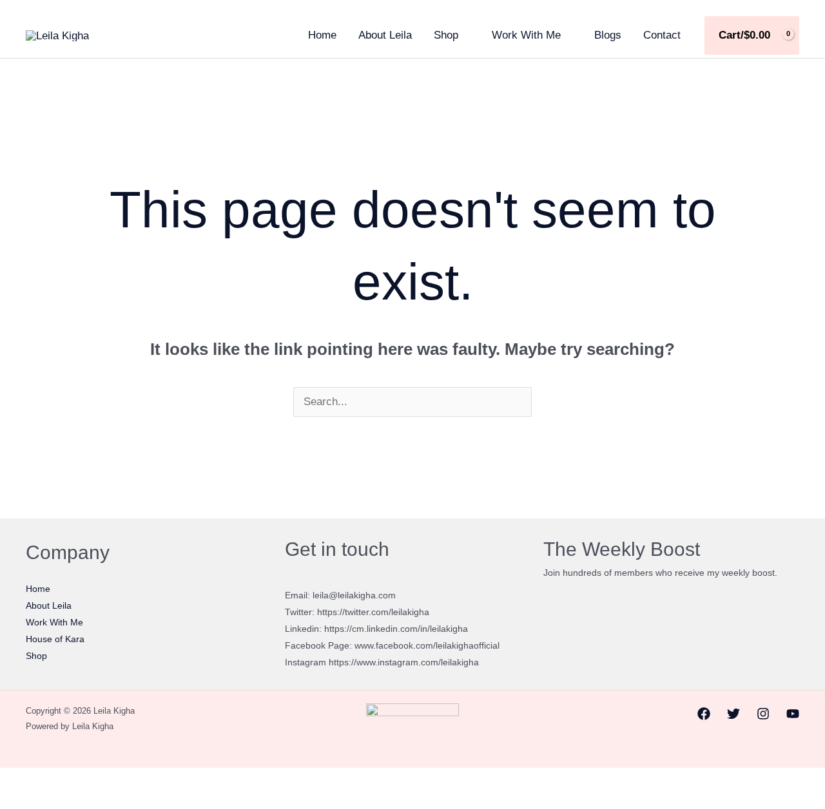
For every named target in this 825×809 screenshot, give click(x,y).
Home (322, 35)
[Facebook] (703, 713)
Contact (662, 35)
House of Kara (55, 639)
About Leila (385, 35)
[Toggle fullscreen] (43, 781)
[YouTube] (792, 713)
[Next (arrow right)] (43, 802)
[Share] (74, 781)
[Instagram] (763, 713)
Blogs (607, 35)
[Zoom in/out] (13, 781)
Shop (446, 35)
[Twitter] (733, 713)
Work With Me (526, 35)
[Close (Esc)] (104, 781)
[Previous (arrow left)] (13, 802)
